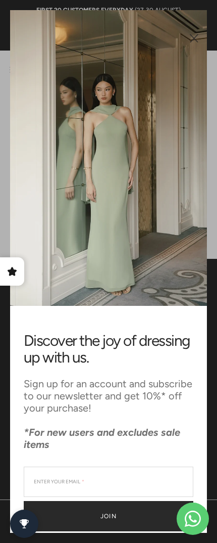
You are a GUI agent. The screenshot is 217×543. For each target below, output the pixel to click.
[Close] (194, 38)
